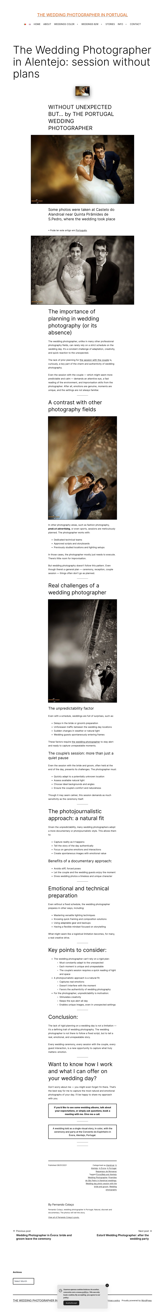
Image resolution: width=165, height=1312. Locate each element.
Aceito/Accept (71, 1303)
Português (81, 230)
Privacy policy (113, 1300)
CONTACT (135, 24)
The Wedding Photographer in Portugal (82, 14)
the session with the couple (94, 360)
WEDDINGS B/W (89, 24)
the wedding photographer (86, 741)
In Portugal (111, 1168)
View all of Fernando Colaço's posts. (63, 1217)
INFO (120, 24)
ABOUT (47, 24)
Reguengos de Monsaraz (106, 1171)
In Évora (102, 1168)
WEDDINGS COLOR (64, 24)
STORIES (110, 24)
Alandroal (110, 1165)
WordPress (146, 1300)
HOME (37, 24)
